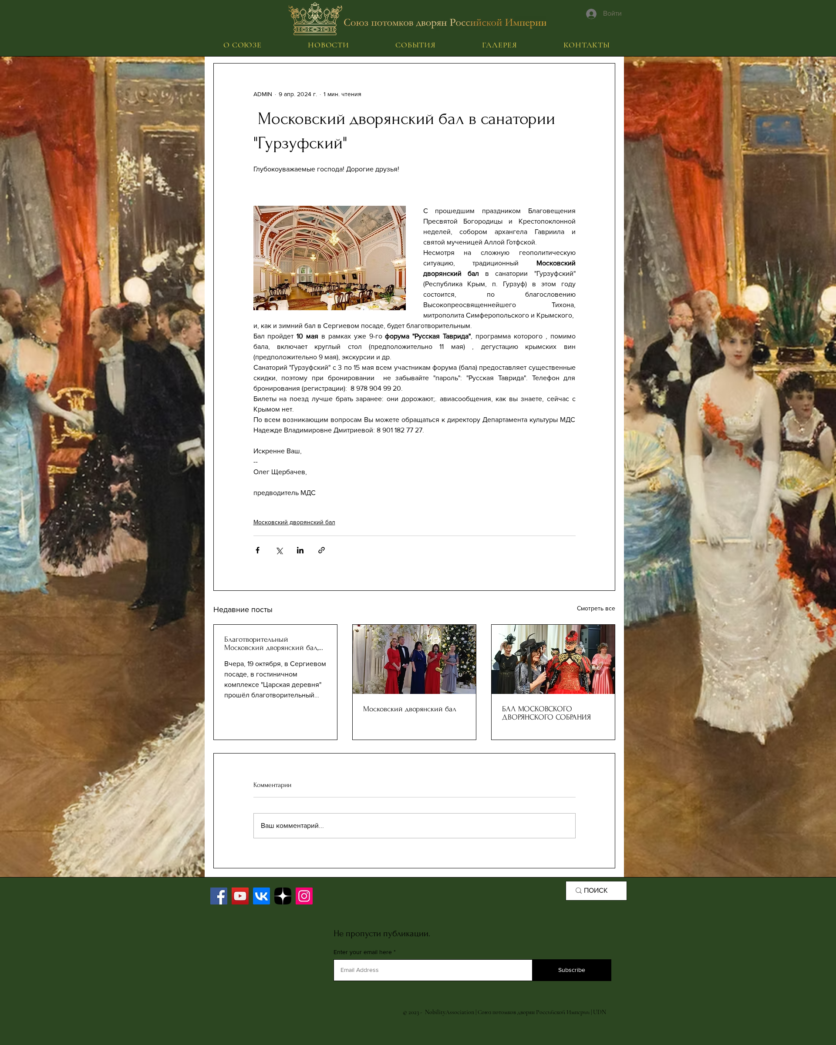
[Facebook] (218, 896)
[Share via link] (321, 550)
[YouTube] (240, 896)
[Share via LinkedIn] (300, 550)
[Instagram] (304, 896)
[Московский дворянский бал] (414, 659)
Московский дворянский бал (294, 522)
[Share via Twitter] (279, 550)
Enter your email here (363, 952)
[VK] (261, 896)
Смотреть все (596, 608)
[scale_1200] (282, 896)
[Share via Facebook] (257, 550)
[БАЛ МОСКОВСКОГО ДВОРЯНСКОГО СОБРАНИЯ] (553, 659)
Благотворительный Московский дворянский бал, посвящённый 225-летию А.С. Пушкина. (272, 643)
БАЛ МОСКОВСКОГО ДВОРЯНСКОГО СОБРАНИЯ (546, 713)
